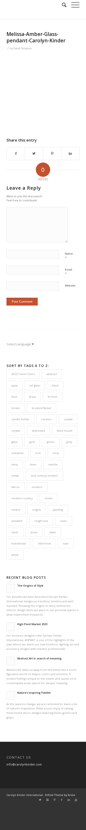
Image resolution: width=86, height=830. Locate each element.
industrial (17, 453)
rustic (63, 521)
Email (68, 272)
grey (69, 442)
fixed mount (64, 430)
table (52, 532)
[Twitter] (40, 799)
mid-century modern (44, 475)
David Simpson (22, 48)
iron (38, 453)
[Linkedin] (68, 799)
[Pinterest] (54, 799)
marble (53, 464)
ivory (56, 453)
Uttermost (44, 543)
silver (14, 532)
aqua (14, 385)
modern (37, 487)
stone (34, 532)
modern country (22, 498)
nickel (48, 498)
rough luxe (41, 521)
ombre (15, 509)
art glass (35, 385)
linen (33, 464)
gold (32, 442)
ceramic (46, 419)
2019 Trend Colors (23, 374)
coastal (68, 419)
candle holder (20, 419)
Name (69, 256)
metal (15, 475)
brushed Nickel (41, 408)
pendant (16, 521)
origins (36, 509)
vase (66, 543)
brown (15, 408)
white (15, 555)
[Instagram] (47, 799)
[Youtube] (76, 799)
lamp (14, 464)
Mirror (15, 487)
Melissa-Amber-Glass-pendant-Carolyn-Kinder (35, 37)
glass (14, 442)
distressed (38, 430)
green (50, 442)
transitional (18, 543)
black (55, 385)
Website (70, 285)
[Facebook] (61, 799)
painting (58, 509)
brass (32, 396)
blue (14, 396)
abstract (52, 374)
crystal (15, 430)
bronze (52, 396)
